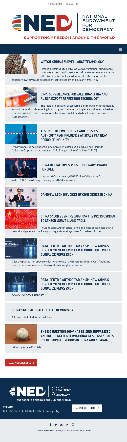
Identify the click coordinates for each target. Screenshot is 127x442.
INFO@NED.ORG (33, 411)
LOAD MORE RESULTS (19, 362)
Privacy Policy (53, 411)
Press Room (55, 4)
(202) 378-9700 (11, 411)
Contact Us (72, 4)
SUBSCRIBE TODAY (85, 408)
